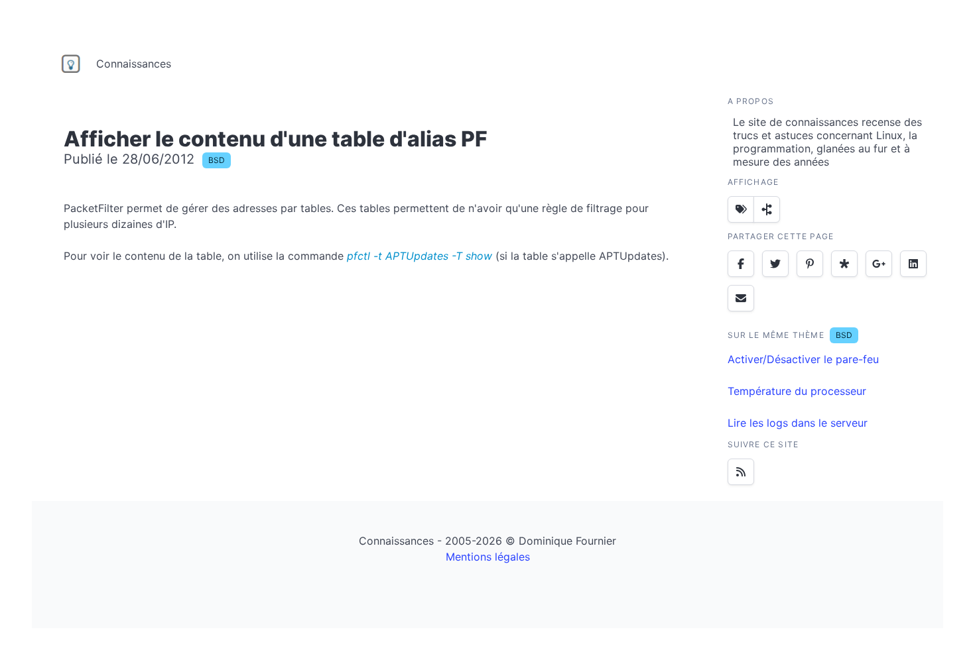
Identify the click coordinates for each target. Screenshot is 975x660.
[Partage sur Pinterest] (810, 263)
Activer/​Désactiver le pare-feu (803, 359)
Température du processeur (797, 391)
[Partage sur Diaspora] (844, 263)
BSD (216, 160)
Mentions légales (488, 556)
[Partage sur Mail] (741, 298)
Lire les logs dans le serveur (798, 422)
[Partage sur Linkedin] (913, 263)
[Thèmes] (741, 209)
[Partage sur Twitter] (775, 263)
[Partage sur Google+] (879, 263)
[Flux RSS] (741, 472)
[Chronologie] (766, 209)
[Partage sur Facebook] (741, 263)
